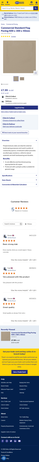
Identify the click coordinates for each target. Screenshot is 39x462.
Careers (3, 420)
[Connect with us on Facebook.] (2, 441)
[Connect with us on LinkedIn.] (15, 441)
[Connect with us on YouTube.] (19, 441)
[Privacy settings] (4, 458)
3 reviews (13, 36)
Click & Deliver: (9, 17)
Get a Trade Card (5, 401)
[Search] (35, 8)
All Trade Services (24, 408)
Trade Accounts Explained (27, 401)
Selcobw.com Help (6, 382)
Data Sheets (6, 180)
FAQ (2, 392)
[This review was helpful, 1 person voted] (30, 321)
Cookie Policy (5, 458)
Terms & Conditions (7, 452)
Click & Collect (5, 405)
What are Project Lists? (7, 389)
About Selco (4, 417)
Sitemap (22, 392)
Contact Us (23, 389)
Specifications (7, 175)
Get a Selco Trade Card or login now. (13, 112)
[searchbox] (11, 224)
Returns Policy (23, 386)
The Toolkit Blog (24, 417)
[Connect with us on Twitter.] (11, 441)
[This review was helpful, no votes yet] (30, 260)
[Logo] (19, 2)
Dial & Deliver (4, 408)
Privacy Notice (5, 455)
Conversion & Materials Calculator (14, 184)
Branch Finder (5, 386)
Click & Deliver (24, 405)
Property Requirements (7, 426)
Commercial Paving (12, 24)
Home (3, 24)
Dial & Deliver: (9, 13)
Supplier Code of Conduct (8, 432)
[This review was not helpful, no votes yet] (34, 260)
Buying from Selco (25, 382)
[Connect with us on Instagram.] (6, 441)
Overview (5, 140)
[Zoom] (35, 73)
